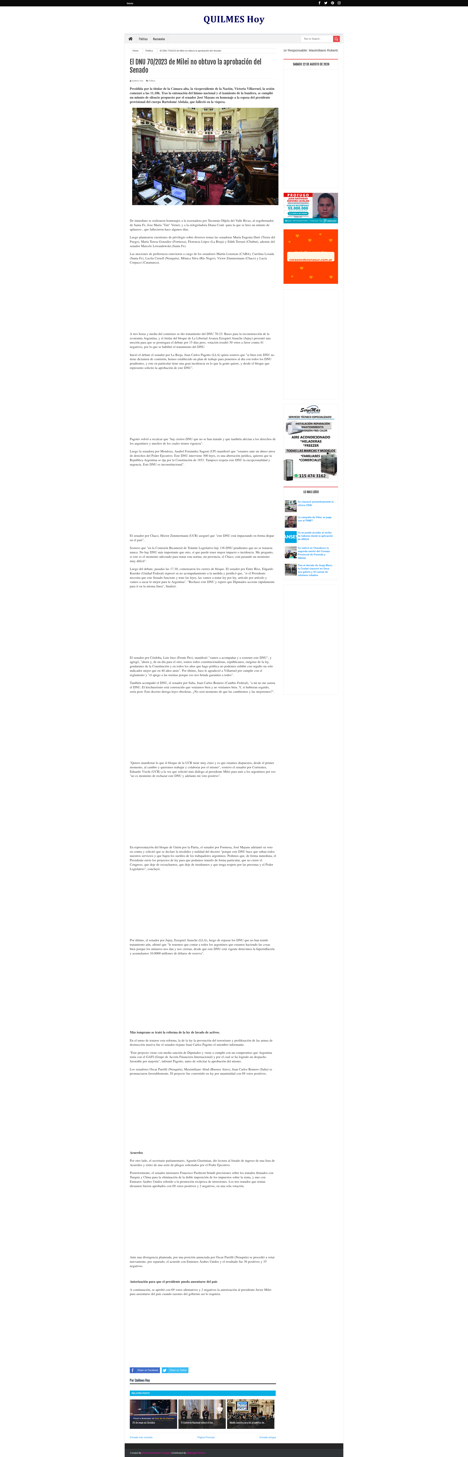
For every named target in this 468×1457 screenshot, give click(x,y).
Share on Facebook (147, 1370)
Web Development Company (156, 1453)
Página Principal (206, 1437)
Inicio (130, 3)
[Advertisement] (203, 298)
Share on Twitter (178, 1370)
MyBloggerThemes (196, 1453)
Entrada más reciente (141, 1437)
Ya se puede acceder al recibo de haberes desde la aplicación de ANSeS (315, 536)
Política (152, 81)
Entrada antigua (267, 1437)
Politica (143, 39)
